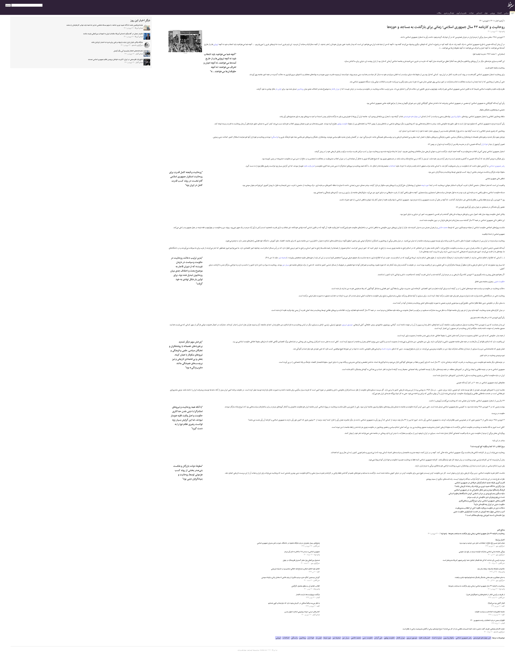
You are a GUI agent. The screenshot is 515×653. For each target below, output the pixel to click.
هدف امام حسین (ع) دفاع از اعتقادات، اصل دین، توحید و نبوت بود (482, 543)
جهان (486, 13)
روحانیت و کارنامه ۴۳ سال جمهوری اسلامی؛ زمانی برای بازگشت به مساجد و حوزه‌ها (476, 533)
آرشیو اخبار (499, 21)
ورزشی (492, 13)
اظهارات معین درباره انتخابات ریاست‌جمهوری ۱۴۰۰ (487, 620)
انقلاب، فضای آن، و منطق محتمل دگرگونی (305, 586)
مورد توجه (425, 185)
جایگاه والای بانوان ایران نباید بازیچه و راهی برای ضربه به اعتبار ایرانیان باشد (117, 42)
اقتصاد (499, 13)
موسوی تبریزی (347, 324)
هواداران (484, 144)
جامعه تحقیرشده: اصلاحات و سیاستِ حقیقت (490, 611)
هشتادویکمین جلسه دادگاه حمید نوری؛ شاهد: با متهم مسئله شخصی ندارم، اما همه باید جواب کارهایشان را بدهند (104, 25)
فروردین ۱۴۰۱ (483, 21)
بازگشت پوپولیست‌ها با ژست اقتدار (308, 594)
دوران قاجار (335, 89)
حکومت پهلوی (342, 124)
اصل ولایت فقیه (309, 166)
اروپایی (215, 44)
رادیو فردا (443, 533)
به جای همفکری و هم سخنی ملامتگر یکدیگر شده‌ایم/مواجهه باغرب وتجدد (480, 577)
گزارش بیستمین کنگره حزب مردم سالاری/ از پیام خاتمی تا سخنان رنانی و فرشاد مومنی (290, 577)
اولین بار (278, 89)
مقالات (439, 13)
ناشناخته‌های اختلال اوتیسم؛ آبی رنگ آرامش (128, 50)
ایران (512, 13)
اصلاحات (392, 166)
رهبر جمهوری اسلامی (497, 166)
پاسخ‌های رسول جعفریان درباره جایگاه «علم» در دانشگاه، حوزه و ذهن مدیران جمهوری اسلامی (288, 543)
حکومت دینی (499, 281)
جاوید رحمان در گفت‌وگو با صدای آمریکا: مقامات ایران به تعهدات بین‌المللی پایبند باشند (113, 33)
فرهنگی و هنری (449, 13)
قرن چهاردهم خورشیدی (412, 116)
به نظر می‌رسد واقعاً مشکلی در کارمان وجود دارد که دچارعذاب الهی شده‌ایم (294, 603)
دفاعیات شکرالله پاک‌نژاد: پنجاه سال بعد (491, 568)
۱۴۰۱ (491, 21)
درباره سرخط (256, 650)
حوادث (471, 13)
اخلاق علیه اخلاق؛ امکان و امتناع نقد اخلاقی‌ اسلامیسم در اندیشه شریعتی (295, 568)
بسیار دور (285, 265)
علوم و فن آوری (461, 13)
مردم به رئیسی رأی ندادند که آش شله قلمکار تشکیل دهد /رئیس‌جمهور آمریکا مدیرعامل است (474, 560)
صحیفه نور (283, 257)
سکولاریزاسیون (456, 116)
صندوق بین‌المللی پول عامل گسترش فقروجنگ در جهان (301, 560)
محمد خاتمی (443, 227)
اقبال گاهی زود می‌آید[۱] (496, 603)
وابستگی (275, 137)
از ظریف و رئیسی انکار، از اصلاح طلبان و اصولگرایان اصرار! (485, 594)
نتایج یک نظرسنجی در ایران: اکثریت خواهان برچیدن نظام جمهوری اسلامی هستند (115, 59)
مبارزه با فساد (386, 349)
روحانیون (300, 89)
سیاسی (506, 13)
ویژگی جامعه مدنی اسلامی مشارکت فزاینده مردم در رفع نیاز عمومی (482, 551)
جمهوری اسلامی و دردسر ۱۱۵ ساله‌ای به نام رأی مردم (302, 551)
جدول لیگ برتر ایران (242, 650)
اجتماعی (479, 13)
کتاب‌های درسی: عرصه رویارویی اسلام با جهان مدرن (302, 611)
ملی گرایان (378, 638)
